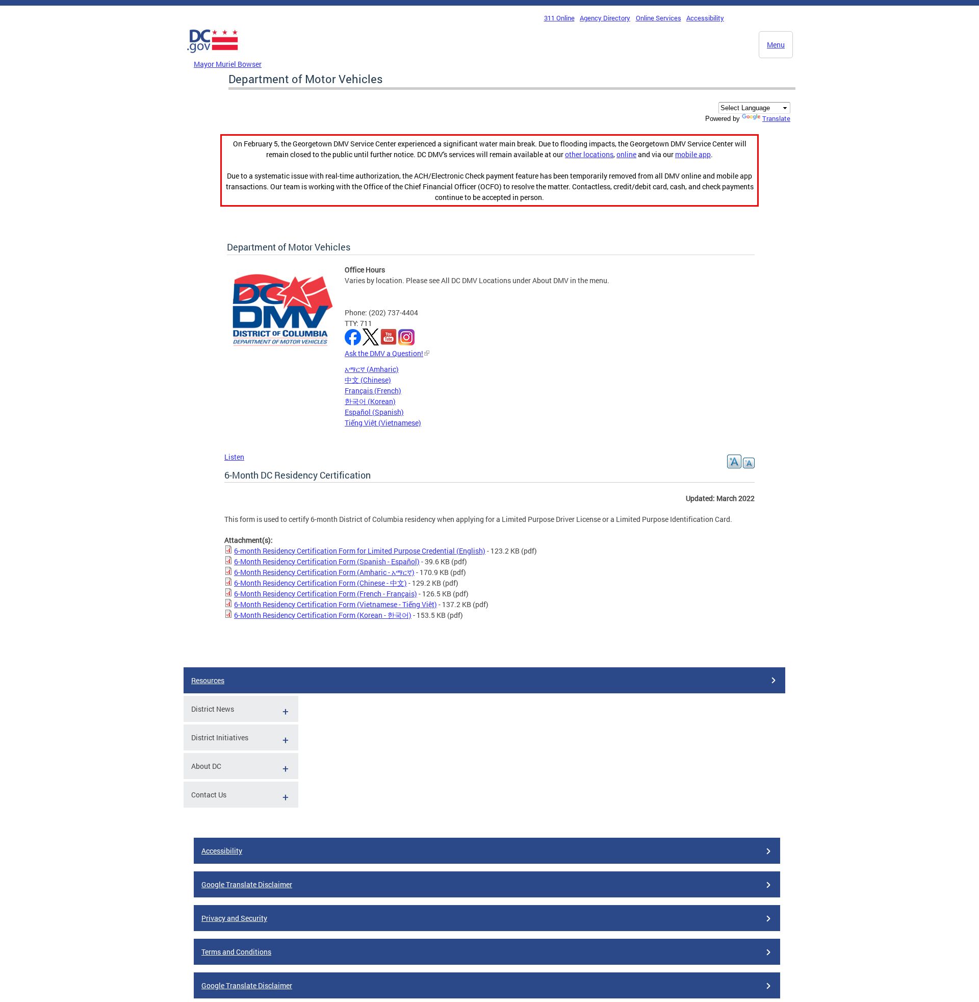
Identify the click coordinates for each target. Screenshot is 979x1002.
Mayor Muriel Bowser (228, 64)
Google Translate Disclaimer (246, 884)
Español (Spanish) (374, 412)
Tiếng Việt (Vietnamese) (383, 423)
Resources (207, 680)
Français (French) (373, 390)
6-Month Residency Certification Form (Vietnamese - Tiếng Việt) (335, 604)
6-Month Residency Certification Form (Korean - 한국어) (322, 615)
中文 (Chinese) (368, 380)
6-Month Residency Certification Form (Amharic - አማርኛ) (324, 572)
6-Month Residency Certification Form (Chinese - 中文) (320, 583)
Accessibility (705, 17)
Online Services (658, 17)
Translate (776, 118)
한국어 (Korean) (370, 401)
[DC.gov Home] (212, 55)
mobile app (693, 154)
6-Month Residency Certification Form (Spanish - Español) (327, 561)
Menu (776, 44)
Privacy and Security (234, 918)
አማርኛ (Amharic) (372, 369)
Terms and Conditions (236, 952)
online (626, 154)
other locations (589, 154)
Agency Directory (605, 17)
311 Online (559, 17)
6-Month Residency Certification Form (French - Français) (325, 593)
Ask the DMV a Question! (384, 353)
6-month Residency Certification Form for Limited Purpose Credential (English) (359, 551)
